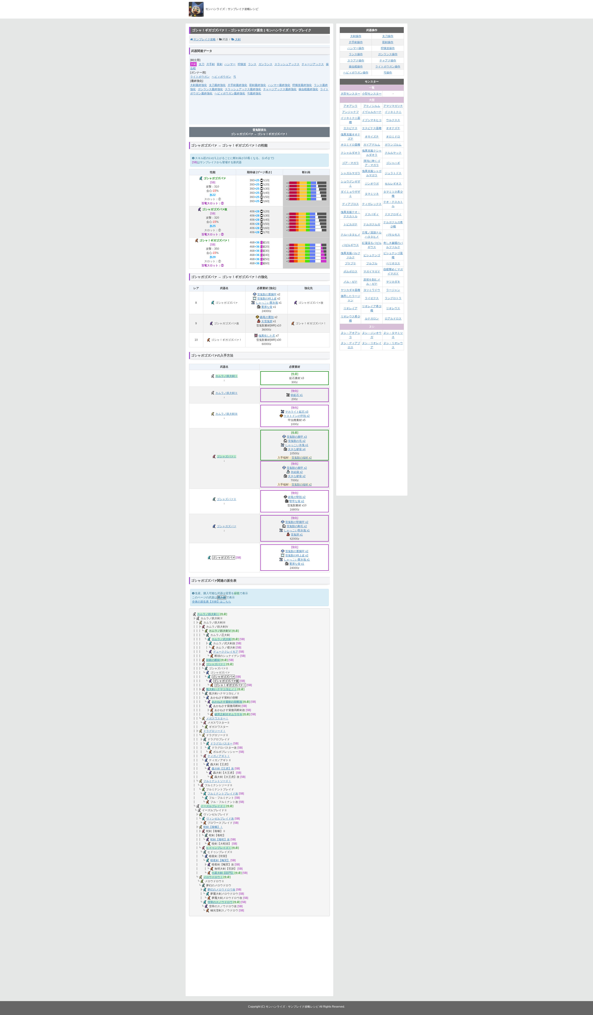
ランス (252, 64)
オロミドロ (393, 136)
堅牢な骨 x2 (296, 501)
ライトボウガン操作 (387, 66)
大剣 (237, 39)
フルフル (371, 263)
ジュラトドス (393, 173)
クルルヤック (393, 152)
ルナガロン (372, 318)
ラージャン (393, 290)
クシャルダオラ (350, 152)
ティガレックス (372, 204)
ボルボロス (350, 271)
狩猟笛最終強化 (302, 85)
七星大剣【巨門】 (223, 873)
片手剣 (210, 64)
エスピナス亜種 (372, 128)
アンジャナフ (350, 112)
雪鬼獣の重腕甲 (267, 294)
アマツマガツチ (393, 106)
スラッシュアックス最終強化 (243, 89)
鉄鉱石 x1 (297, 395)
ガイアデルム (371, 144)
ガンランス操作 (387, 54)
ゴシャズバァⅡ (226, 499)
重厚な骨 (266, 307)
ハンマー (230, 64)
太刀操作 (387, 36)
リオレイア (350, 308)
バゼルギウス (350, 245)
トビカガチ (350, 224)
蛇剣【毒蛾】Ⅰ (213, 827)
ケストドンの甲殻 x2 (297, 416)
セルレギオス (393, 183)
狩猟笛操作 (388, 48)
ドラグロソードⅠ (214, 731)
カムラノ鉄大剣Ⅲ (226, 413)
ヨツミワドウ (371, 290)
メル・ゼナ (350, 281)
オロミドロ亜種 (350, 144)
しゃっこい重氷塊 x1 (297, 559)
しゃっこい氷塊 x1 (296, 445)
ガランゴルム (393, 144)
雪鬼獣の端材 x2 (301, 457)
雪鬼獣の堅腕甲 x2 (296, 522)
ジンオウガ (372, 183)
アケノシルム (371, 106)
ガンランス (265, 64)
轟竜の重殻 (267, 317)
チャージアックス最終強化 (279, 89)
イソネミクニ (393, 112)
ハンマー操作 (355, 48)
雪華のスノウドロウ (220, 902)
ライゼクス (372, 298)
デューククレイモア (225, 651)
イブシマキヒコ (372, 120)
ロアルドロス (393, 318)
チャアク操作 (387, 60)
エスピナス (350, 128)
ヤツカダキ (393, 281)
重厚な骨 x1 (296, 563)
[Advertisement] (259, 112)
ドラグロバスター (221, 743)
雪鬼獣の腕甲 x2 (297, 467)
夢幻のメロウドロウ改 (221, 889)
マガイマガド (371, 271)
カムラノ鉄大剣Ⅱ (226, 393)
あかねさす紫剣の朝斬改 (227, 701)
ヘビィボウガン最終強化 (229, 93)
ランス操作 (356, 54)
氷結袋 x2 (297, 472)
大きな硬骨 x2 (297, 476)
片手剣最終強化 (237, 85)
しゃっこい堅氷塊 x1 (297, 530)
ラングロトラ (393, 298)
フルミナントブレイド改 (223, 793)
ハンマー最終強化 (279, 85)
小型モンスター (372, 93)
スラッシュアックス (287, 64)
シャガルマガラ (350, 173)
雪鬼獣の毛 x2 (297, 441)
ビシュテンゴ (371, 255)
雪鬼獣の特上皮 (267, 298)
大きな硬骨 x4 (297, 449)
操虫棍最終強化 (308, 89)
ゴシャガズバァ (226, 526)
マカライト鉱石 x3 (296, 411)
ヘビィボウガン (221, 76)
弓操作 (388, 72)
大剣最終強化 (198, 85)
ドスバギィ (372, 214)
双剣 (219, 64)
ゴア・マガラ (350, 163)
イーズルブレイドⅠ (213, 806)
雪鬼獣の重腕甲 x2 (296, 551)
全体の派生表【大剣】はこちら (211, 601)
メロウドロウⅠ (213, 877)
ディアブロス (350, 204)
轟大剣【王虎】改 (223, 768)
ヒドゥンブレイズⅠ (218, 847)
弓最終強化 (254, 93)
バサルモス (393, 234)
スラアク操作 (355, 60)
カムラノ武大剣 (221, 639)
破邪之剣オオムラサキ (228, 714)
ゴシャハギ (393, 163)
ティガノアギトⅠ (219, 756)
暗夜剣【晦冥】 (220, 860)
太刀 (201, 64)
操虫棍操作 (356, 66)
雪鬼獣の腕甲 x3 (297, 436)
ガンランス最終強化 (210, 89)
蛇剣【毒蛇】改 (220, 839)
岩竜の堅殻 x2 (297, 497)
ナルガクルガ (371, 224)
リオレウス (393, 308)
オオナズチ (393, 128)
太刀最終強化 (217, 85)
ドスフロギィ (393, 214)
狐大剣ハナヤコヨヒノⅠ (221, 689)
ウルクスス (393, 120)
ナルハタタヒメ (350, 234)
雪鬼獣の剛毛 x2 (297, 526)
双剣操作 (387, 42)
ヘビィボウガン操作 (355, 72)
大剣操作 (355, 36)
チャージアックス (313, 64)
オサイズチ (372, 136)
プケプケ (350, 263)
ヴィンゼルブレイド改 (220, 818)
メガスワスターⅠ (217, 718)
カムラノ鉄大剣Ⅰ (226, 376)
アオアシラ (350, 106)
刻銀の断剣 (213, 660)
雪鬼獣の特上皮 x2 (296, 555)
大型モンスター (350, 93)
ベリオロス (393, 263)
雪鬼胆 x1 (297, 534)
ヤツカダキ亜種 (350, 290)
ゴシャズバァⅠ (226, 456)
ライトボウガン (200, 76)
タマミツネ (372, 193)
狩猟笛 (242, 64)
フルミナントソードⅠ (217, 781)
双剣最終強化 (257, 85)
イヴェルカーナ (372, 112)
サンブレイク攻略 (204, 39)
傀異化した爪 (267, 335)
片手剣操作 (356, 42)
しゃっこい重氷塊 (267, 302)
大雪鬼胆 (266, 321)
